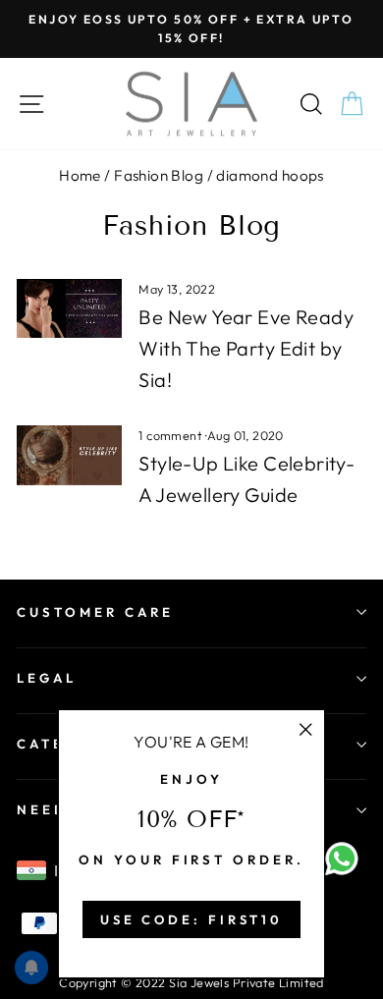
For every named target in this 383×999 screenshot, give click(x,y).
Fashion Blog (158, 175)
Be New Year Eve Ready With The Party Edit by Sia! (246, 348)
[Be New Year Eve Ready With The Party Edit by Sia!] (69, 308)
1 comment (171, 435)
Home (80, 175)
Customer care (95, 612)
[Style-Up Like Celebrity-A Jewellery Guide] (69, 454)
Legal (47, 678)
